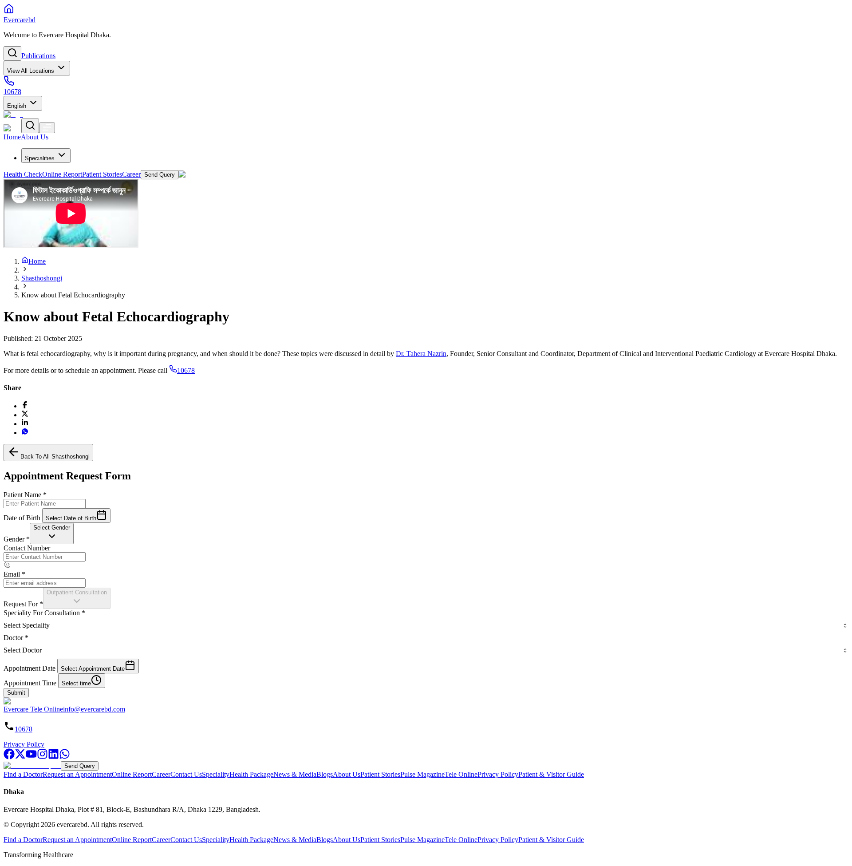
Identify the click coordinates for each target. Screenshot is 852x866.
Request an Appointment (77, 774)
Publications (38, 55)
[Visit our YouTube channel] (31, 757)
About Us (346, 774)
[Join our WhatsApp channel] (64, 757)
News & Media (294, 774)
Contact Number (27, 548)
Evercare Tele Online (33, 709)
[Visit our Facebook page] (9, 757)
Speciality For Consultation (44, 613)
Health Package (251, 774)
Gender (17, 539)
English (16, 106)
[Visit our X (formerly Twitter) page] (20, 757)
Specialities (40, 158)
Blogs (324, 774)
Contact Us (186, 774)
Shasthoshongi (41, 278)
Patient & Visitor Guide (551, 774)
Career (161, 774)
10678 (186, 370)
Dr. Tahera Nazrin (421, 353)
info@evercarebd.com (94, 709)
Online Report (132, 774)
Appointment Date (29, 668)
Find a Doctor (23, 774)
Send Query (79, 766)
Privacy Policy (24, 744)
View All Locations (30, 70)
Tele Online (461, 774)
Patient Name (25, 494)
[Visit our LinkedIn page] (53, 757)
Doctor (16, 637)
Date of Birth (22, 518)
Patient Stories (380, 774)
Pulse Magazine (422, 774)
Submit (16, 692)
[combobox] (52, 533)
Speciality (215, 774)
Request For (23, 604)
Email (14, 574)
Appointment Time (30, 683)
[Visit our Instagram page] (42, 757)
